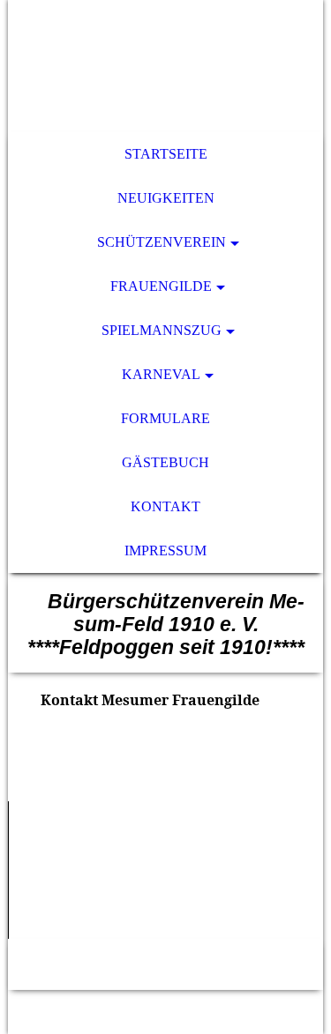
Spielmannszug (162, 330)
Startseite (165, 153)
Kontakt (165, 506)
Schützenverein (161, 241)
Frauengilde (161, 286)
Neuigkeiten (165, 197)
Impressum (165, 550)
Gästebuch (165, 462)
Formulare (165, 418)
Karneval (161, 374)
